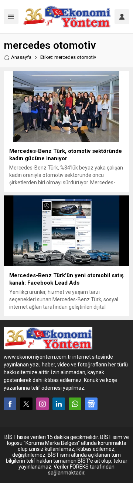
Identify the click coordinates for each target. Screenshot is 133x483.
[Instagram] (42, 404)
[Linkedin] (58, 404)
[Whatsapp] (75, 404)
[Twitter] (26, 404)
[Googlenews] (91, 404)
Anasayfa (21, 57)
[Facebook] (10, 404)
